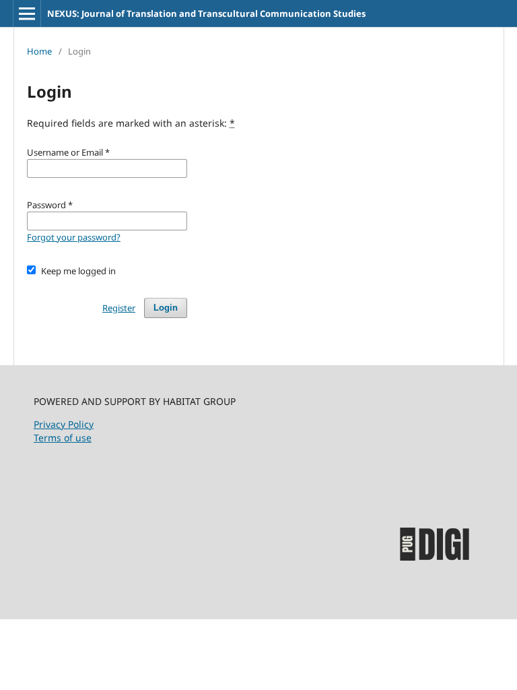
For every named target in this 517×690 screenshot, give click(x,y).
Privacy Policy (64, 424)
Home (39, 51)
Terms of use (63, 437)
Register (118, 308)
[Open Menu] (26, 13)
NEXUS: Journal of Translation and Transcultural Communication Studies (206, 13)
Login (165, 308)
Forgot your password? (73, 237)
